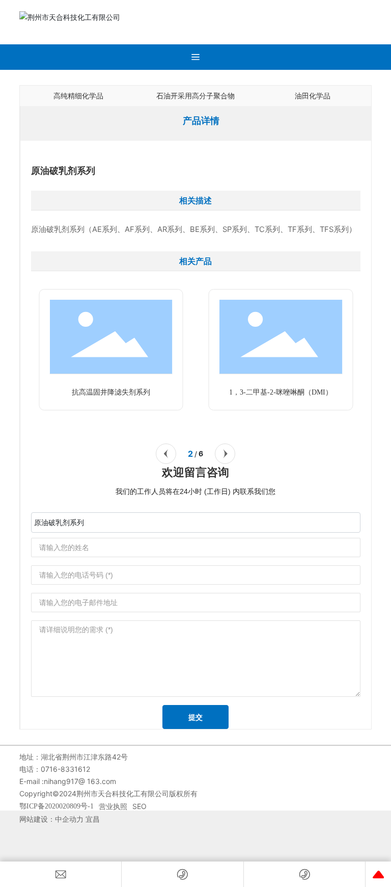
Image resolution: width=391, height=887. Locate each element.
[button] (166, 454)
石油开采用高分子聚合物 (195, 95)
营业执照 (113, 806)
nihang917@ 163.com (80, 781)
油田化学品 (312, 95)
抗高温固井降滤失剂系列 (111, 392)
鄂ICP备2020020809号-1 (56, 806)
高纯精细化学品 (78, 95)
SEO (139, 806)
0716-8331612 (66, 769)
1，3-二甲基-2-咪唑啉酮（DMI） (280, 392)
